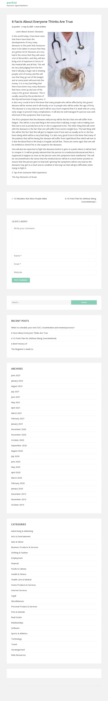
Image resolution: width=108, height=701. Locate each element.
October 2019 (17, 504)
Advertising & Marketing (22, 531)
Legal (13, 595)
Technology (16, 638)
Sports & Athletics (19, 633)
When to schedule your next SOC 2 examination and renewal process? (43, 327)
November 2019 (18, 499)
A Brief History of (19, 343)
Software (15, 628)
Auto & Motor (41, 27)
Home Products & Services (23, 585)
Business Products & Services (24, 547)
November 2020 (18, 434)
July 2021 (15, 391)
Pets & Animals (18, 612)
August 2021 (17, 386)
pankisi (12, 2)
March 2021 (16, 413)
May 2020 (15, 467)
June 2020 (15, 461)
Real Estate (16, 617)
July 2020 (15, 456)
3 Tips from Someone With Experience (29, 172)
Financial (15, 563)
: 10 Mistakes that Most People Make (30, 198)
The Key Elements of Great (24, 177)
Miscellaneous (17, 601)
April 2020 (15, 472)
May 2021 (15, 402)
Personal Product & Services (24, 606)
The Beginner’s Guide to (22, 349)
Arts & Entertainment (21, 536)
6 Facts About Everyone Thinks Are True (29, 333)
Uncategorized (18, 649)
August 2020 (17, 450)
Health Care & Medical (21, 579)
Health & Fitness (18, 574)
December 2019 (18, 494)
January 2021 (17, 424)
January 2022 (17, 380)
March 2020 (16, 477)
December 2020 (18, 429)
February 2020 (18, 483)
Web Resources (18, 655)
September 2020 (19, 445)
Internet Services (19, 590)
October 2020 (17, 440)
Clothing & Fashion (19, 552)
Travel (14, 644)
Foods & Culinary (18, 568)
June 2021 (15, 397)
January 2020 (17, 488)
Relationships (17, 622)
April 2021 (15, 407)
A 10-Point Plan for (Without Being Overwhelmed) (33, 338)
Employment (17, 558)
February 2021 (18, 418)
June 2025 (15, 375)
